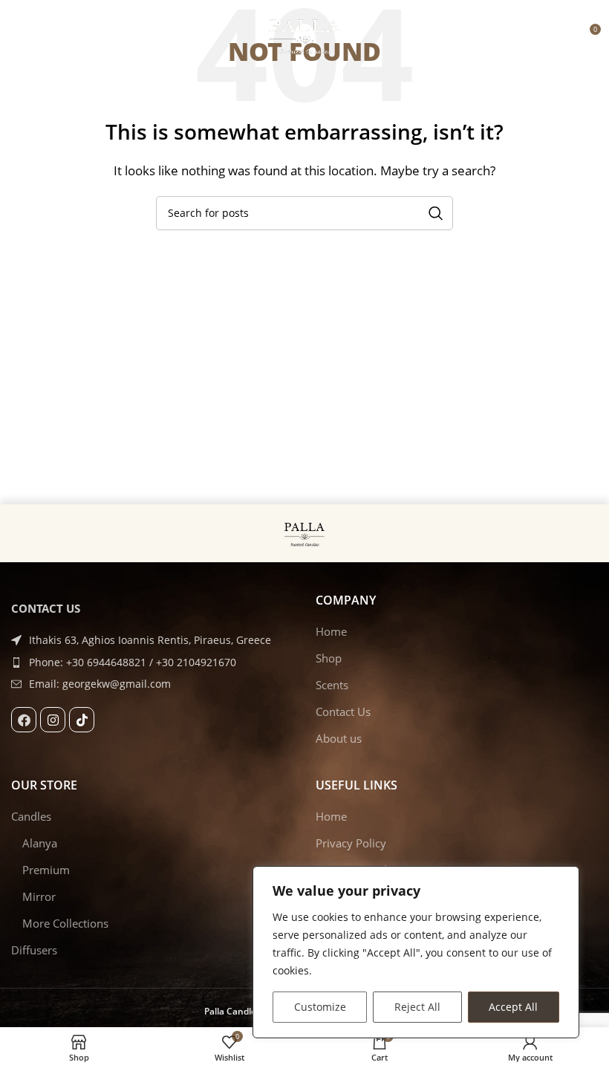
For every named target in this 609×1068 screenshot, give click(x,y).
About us (339, 738)
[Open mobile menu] (18, 35)
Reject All (417, 1007)
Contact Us (343, 711)
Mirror (39, 896)
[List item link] (152, 662)
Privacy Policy (351, 843)
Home (331, 631)
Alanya (39, 843)
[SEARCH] (436, 213)
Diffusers (34, 949)
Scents (332, 684)
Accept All (513, 1007)
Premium (46, 869)
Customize (320, 1007)
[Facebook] (23, 719)
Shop (329, 658)
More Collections (65, 923)
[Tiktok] (81, 719)
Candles (31, 816)
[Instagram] (52, 719)
